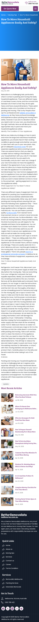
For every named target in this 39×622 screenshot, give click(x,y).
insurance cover (20, 147)
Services (9, 557)
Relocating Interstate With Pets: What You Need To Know (26, 396)
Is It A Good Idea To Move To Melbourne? (24, 477)
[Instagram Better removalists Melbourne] (17, 608)
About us (9, 549)
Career (8, 564)
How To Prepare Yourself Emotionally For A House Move (25, 430)
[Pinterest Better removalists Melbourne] (21, 608)
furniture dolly (11, 213)
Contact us (10, 561)
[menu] (35, 8)
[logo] (10, 3)
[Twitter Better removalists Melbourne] (8, 608)
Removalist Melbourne (14, 579)
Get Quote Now (10, 8)
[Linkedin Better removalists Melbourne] (12, 608)
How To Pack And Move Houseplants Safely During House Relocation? (26, 442)
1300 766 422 (9, 602)
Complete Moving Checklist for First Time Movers (25, 488)
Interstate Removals (13, 587)
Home (3, 15)
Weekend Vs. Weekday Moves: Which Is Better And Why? (25, 465)
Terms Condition (12, 568)
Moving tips (12, 15)
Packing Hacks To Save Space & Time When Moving (25, 500)
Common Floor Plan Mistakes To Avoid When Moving (26, 454)
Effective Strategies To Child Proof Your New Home (24, 419)
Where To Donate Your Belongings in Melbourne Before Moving (26, 407)
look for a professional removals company (17, 253)
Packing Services (12, 583)
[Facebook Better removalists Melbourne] (3, 608)
